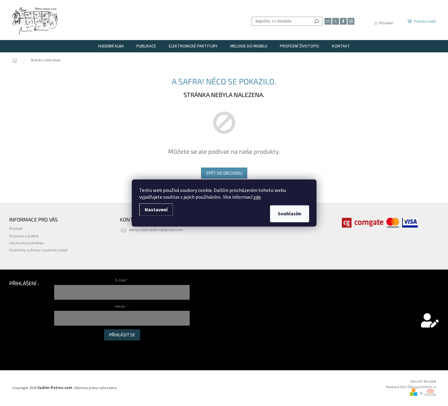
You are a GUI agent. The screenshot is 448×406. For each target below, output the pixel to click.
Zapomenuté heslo (70, 353)
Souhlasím (289, 213)
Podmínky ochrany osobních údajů (38, 250)
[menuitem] (111, 46)
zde (257, 197)
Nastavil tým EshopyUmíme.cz (411, 387)
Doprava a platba (23, 236)
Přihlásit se (122, 334)
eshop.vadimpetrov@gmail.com (156, 230)
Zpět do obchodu (224, 173)
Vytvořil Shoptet (423, 381)
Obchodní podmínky (26, 243)
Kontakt (15, 228)
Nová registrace (67, 346)
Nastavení (156, 209)
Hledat (316, 21)
